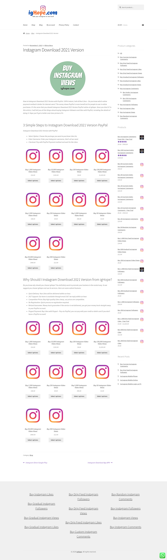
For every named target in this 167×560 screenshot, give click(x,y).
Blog (41, 25)
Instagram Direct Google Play (36, 462)
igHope (79, 552)
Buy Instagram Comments (129, 89)
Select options (33, 181)
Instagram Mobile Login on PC (130, 384)
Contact (76, 25)
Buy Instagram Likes (127, 108)
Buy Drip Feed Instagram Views (131, 73)
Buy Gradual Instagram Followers (132, 77)
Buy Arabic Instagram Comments (130, 93)
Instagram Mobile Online (129, 380)
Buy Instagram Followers (129, 105)
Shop (33, 25)
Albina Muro (48, 45)
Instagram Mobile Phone (128, 376)
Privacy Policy (64, 25)
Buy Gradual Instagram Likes (130, 81)
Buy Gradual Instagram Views (130, 85)
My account (51, 25)
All (121, 53)
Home (25, 25)
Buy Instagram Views (127, 112)
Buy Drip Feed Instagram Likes (131, 69)
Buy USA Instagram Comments (129, 99)
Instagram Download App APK (99, 462)
